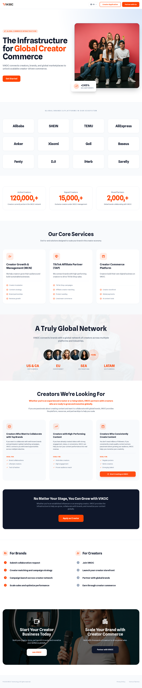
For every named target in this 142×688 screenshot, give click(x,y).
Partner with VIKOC (105, 650)
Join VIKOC (36, 652)
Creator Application (110, 4)
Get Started (11, 78)
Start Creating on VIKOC (117, 474)
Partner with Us (131, 4)
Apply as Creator (71, 518)
